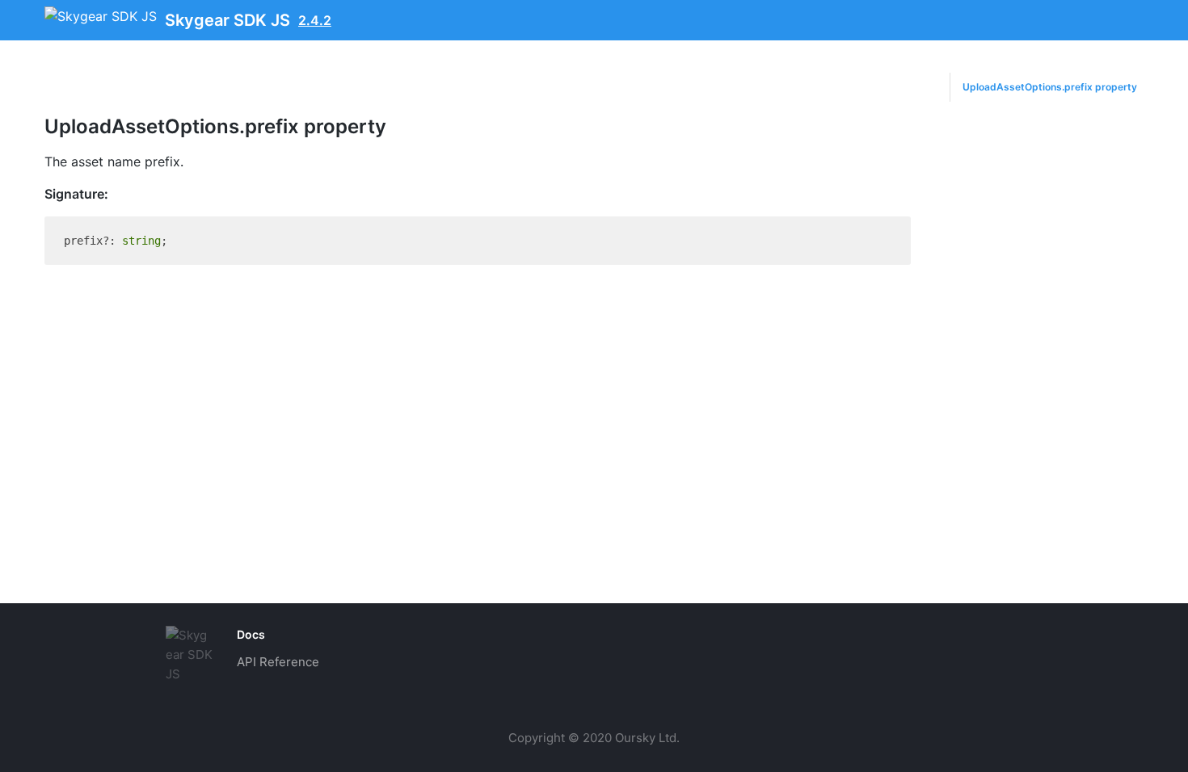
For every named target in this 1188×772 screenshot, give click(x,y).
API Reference (278, 661)
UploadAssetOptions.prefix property (1050, 87)
